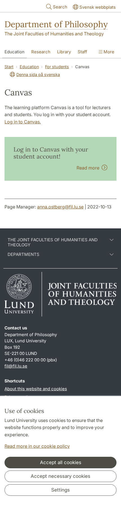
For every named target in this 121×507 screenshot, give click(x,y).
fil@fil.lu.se (16, 366)
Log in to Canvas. (23, 122)
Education (14, 51)
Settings (60, 490)
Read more (89, 168)
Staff (82, 51)
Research (40, 51)
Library (64, 51)
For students (57, 66)
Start (9, 66)
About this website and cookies (36, 388)
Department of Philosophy (56, 24)
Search (60, 7)
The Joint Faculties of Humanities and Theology (54, 33)
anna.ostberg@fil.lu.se (60, 207)
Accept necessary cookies (60, 476)
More (108, 51)
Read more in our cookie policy (37, 446)
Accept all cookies (60, 462)
